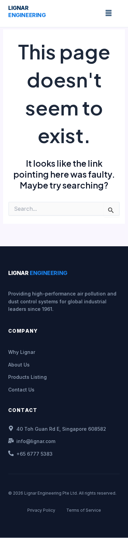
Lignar (27, 11)
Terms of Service (83, 510)
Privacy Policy (41, 510)
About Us (19, 365)
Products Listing (27, 377)
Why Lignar (21, 352)
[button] (108, 13)
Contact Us (21, 389)
